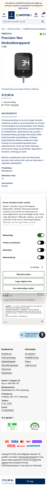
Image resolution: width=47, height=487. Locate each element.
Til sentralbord (7, 410)
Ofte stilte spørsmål (9, 365)
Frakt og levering (8, 358)
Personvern (6, 369)
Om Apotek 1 (30, 354)
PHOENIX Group (32, 358)
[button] (34, 426)
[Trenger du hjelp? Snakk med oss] (42, 335)
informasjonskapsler (28, 457)
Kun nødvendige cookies (23, 288)
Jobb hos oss (30, 365)
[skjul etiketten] (22, 335)
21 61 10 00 (6, 403)
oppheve (5, 463)
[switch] (40, 243)
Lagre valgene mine (23, 281)
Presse (28, 361)
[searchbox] (21, 21)
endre (34, 460)
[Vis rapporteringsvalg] (42, 322)
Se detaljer (34, 267)
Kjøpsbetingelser (8, 361)
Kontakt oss (6, 354)
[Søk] (42, 21)
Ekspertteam (6, 373)
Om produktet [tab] (9, 113)
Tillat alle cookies (23, 274)
